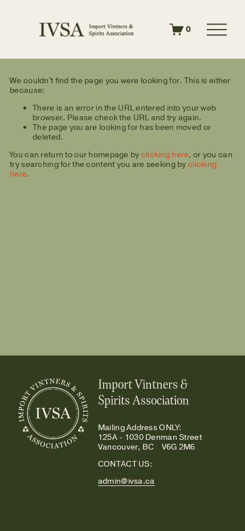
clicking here (165, 154)
